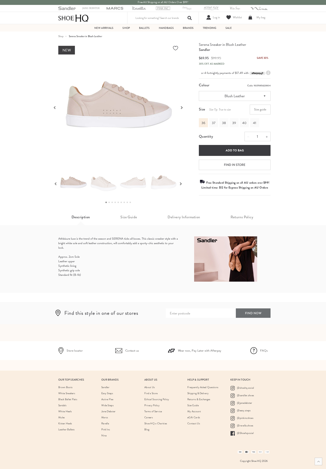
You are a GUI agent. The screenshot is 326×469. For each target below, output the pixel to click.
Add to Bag (235, 150)
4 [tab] (116, 202)
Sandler (204, 49)
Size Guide (128, 217)
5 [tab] (119, 202)
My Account (194, 411)
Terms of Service (153, 411)
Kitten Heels (65, 423)
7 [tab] (125, 202)
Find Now (253, 313)
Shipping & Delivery (198, 393)
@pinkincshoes (244, 418)
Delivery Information (184, 217)
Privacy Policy (152, 405)
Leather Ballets (66, 429)
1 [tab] (107, 202)
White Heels (65, 411)
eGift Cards (193, 417)
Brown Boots (65, 387)
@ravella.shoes (244, 425)
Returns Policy (242, 217)
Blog (146, 429)
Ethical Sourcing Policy (156, 399)
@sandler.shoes (245, 395)
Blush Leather (235, 96)
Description (81, 217)
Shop (60, 36)
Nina (104, 436)
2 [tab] (110, 202)
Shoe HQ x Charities (155, 423)
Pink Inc (105, 429)
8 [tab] (128, 202)
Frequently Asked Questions (202, 387)
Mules (61, 417)
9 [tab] (131, 202)
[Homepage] (73, 18)
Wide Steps (107, 405)
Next (183, 107)
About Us (149, 387)
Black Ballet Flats (67, 399)
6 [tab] (122, 202)
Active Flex (107, 399)
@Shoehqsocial (245, 433)
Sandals (62, 405)
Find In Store (234, 165)
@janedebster (244, 403)
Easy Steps (107, 393)
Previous (52, 107)
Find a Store (151, 393)
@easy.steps (243, 410)
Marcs (104, 417)
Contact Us (193, 423)
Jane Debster (108, 411)
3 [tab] (113, 202)
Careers (148, 417)
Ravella (105, 423)
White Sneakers (66, 393)
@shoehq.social (245, 388)
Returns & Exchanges (198, 399)
